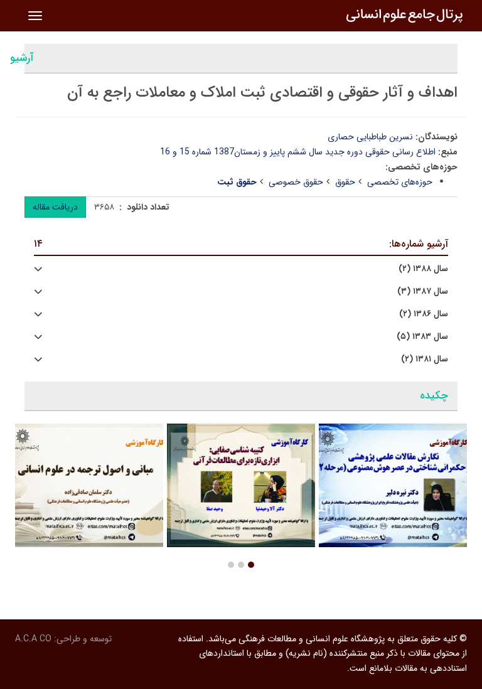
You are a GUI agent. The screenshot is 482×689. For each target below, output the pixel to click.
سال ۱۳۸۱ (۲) (424, 359)
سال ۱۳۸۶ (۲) (423, 314)
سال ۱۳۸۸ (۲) (423, 268)
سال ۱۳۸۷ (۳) (422, 291)
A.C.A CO (33, 639)
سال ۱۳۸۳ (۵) (422, 336)
